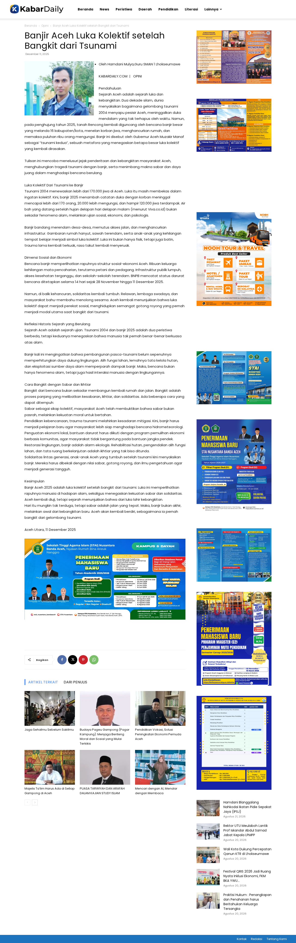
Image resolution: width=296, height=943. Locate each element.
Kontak (242, 939)
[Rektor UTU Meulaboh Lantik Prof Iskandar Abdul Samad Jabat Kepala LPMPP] (208, 831)
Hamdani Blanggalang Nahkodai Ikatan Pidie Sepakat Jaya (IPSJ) (247, 807)
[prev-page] (27, 802)
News (104, 9)
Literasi (191, 9)
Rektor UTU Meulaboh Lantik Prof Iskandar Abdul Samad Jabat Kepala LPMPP (245, 830)
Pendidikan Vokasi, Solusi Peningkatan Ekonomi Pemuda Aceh (158, 734)
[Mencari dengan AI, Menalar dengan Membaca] (160, 767)
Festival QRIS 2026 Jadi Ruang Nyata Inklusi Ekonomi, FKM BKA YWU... (247, 876)
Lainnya (211, 9)
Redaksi (256, 939)
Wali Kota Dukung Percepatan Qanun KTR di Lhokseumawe (247, 851)
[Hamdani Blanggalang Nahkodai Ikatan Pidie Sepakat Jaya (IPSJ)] (208, 808)
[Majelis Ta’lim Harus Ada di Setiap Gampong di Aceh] (50, 767)
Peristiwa (124, 9)
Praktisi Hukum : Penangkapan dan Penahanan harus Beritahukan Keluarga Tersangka (247, 901)
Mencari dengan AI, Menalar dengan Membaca (156, 790)
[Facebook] (62, 659)
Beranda (85, 9)
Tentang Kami (277, 939)
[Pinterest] (83, 659)
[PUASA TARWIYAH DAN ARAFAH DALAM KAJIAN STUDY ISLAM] (105, 767)
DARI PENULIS (75, 682)
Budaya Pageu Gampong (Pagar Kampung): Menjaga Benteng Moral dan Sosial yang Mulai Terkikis (105, 736)
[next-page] (35, 802)
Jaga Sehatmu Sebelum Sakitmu (49, 729)
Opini (45, 26)
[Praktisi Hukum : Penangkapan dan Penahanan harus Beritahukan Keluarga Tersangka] (208, 900)
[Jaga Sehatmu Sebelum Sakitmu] (50, 708)
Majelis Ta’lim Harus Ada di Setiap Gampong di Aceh (50, 790)
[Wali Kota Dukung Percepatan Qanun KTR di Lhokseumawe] (208, 855)
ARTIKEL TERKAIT (43, 682)
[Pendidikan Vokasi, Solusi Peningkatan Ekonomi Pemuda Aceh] (160, 708)
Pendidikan (168, 9)
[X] (72, 659)
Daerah (145, 9)
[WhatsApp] (94, 659)
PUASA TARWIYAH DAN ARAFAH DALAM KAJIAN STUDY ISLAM (102, 790)
